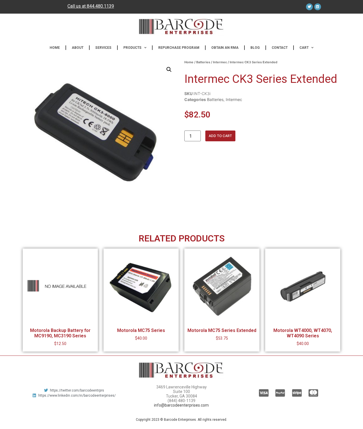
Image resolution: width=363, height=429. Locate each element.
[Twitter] (309, 6)
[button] (169, 69)
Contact (280, 48)
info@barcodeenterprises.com (181, 405)
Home (55, 48)
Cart (304, 48)
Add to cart (220, 136)
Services (103, 48)
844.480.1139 (100, 6)
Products (132, 48)
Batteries (203, 62)
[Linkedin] (317, 6)
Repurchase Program (178, 48)
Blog (255, 48)
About (77, 48)
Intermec (220, 62)
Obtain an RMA (225, 48)
